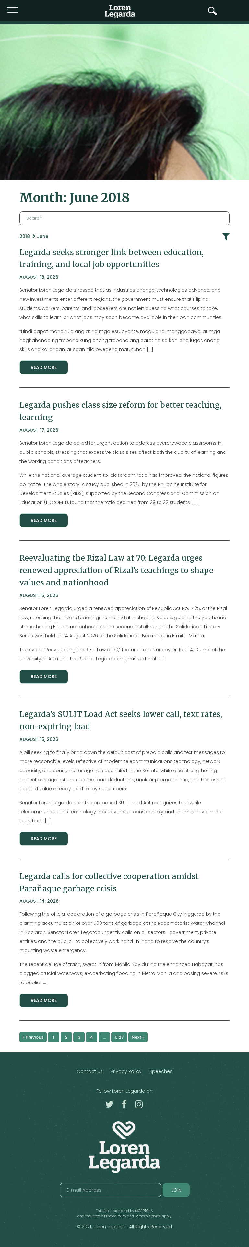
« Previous (33, 1037)
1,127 (119, 1037)
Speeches (160, 1071)
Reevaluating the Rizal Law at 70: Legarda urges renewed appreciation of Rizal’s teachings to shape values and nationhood (116, 570)
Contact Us (90, 1071)
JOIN (176, 1190)
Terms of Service (148, 1216)
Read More (44, 367)
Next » (138, 1037)
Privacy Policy (126, 1071)
